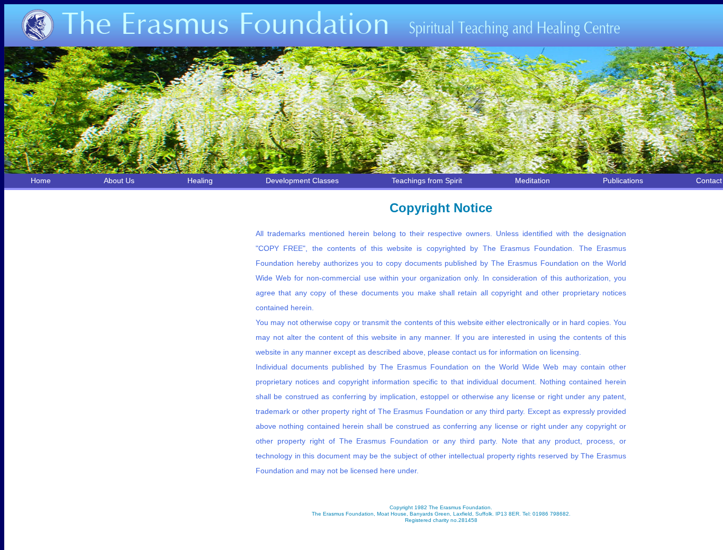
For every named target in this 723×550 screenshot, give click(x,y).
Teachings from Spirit (427, 180)
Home (41, 180)
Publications (623, 180)
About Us (119, 180)
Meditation (532, 180)
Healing (200, 180)
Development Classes (302, 180)
